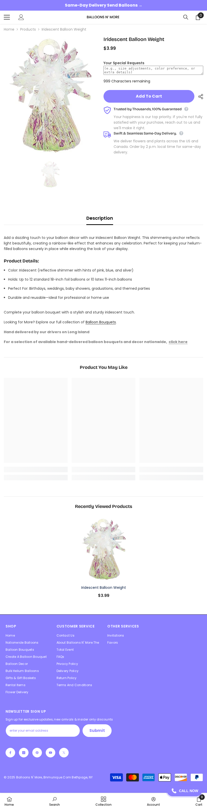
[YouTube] (50, 752)
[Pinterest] (37, 752)
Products (28, 29)
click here (178, 341)
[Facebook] (10, 752)
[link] (36, 469)
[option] (50, 94)
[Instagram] (24, 752)
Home (9, 29)
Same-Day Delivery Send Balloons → (103, 5)
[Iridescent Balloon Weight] (104, 549)
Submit (97, 730)
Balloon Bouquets (101, 322)
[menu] (7, 17)
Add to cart (149, 96)
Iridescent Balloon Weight (103, 587)
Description (99, 218)
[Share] (198, 97)
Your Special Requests (124, 62)
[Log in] (21, 17)
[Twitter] (64, 752)
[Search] (186, 17)
